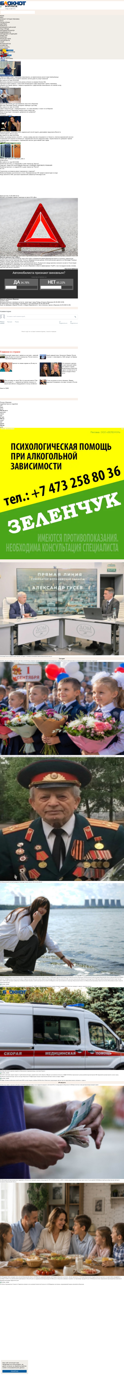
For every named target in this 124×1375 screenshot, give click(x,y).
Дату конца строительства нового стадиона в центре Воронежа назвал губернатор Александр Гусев (31, 979)
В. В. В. (2, 168)
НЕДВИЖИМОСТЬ (5, 32)
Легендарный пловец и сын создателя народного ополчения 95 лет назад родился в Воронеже (46, 1084)
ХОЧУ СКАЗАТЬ (5, 47)
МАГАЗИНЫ (9, 58)
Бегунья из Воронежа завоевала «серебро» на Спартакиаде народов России (71, 1278)
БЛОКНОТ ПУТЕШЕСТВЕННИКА (9, 19)
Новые (2, 322)
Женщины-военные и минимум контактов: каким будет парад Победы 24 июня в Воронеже (26, 302)
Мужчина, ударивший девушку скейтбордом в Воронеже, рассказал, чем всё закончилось (57, 1277)
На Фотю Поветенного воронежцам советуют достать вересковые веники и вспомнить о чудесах (63, 1080)
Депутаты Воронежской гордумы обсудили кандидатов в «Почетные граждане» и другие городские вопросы (65, 986)
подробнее (15, 404)
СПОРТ (2, 42)
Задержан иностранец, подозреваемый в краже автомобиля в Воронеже (67, 1284)
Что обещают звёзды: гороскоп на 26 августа (13, 660)
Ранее (17, 322)
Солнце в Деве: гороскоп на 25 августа (12, 1084)
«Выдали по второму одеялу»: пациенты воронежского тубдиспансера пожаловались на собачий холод (30, 85)
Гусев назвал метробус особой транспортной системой (35, 980)
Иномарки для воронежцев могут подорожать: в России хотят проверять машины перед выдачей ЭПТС (27, 1180)
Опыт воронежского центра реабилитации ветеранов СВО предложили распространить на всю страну (94, 1074)
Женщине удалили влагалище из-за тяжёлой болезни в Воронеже (67, 977)
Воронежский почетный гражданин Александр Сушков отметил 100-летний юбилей (22, 882)
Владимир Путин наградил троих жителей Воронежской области (18, 1277)
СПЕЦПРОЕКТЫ (5, 40)
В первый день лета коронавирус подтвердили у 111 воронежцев (19, 303)
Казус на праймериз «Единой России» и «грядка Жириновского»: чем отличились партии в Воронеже (30, 305)
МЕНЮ (2, 16)
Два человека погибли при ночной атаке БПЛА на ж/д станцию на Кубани (20, 1080)
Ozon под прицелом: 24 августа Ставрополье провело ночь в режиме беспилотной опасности (25, 1284)
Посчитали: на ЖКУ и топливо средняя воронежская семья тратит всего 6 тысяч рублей (74, 1180)
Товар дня (3, 142)
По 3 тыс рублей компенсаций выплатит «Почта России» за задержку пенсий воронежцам (28, 1278)
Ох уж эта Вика (4, 87)
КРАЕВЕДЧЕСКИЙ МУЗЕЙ (8, 27)
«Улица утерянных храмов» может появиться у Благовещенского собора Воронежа (46, 660)
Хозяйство (3, 113)
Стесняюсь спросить (6, 115)
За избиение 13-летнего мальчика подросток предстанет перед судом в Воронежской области (58, 756)
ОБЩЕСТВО (3, 35)
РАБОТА (10, 50)
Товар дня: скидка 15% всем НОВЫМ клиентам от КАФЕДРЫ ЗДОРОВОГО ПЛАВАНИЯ (26, 165)
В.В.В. (2, 20)
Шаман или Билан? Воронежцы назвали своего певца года (17, 110)
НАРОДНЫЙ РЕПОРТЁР (7, 30)
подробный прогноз (5, 404)
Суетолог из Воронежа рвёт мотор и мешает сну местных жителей (99, 756)
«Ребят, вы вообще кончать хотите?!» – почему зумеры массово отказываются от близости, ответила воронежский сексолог (36, 137)
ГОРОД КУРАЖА (5, 22)
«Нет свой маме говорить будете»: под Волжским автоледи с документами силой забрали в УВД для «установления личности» (33, 1074)
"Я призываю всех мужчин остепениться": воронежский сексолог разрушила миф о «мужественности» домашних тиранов (36, 138)
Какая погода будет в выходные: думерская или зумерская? (18, 112)
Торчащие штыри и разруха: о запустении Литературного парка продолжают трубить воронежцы (28, 83)
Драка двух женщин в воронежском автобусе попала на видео (45, 1076)
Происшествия (4, 196)
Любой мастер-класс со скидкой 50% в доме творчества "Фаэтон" (19, 163)
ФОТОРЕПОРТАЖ (5, 43)
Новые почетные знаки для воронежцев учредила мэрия (85, 1084)
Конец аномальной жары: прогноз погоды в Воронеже (15, 1076)
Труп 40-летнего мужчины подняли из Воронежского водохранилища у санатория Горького (24, 1071)
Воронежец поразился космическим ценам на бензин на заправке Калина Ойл (23, 82)
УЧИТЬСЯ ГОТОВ (10, 52)
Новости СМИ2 (4, 388)
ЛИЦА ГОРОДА (4, 29)
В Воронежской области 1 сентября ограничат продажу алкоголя (18, 756)
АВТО (1, 17)
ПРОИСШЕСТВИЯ (5, 39)
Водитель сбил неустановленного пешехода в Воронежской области (67, 980)
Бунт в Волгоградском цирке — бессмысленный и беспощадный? (18, 986)
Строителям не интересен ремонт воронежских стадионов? (83, 660)
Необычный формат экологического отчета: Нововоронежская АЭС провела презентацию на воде (26, 977)
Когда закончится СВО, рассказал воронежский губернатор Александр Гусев (76, 979)
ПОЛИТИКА (3, 37)
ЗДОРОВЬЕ (3, 24)
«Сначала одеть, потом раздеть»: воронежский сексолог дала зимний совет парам (24, 140)
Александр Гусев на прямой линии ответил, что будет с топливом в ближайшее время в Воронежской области (26, 656)
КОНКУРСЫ (3, 25)
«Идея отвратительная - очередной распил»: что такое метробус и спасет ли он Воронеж (26, 108)
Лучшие (9, 322)
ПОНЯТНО (14, 1371)
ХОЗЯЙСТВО (4, 45)
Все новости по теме (6, 80)
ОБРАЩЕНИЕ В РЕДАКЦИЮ (8, 34)
